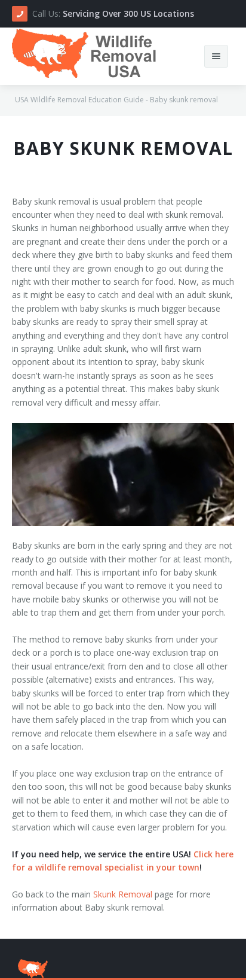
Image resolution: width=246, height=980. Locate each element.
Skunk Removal (122, 894)
